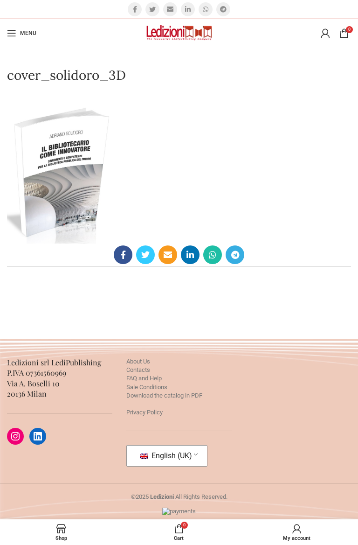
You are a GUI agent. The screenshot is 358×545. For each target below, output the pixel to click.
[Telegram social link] (223, 9)
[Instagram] (15, 436)
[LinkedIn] (37, 436)
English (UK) (171, 455)
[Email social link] (170, 9)
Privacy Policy (144, 412)
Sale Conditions (146, 387)
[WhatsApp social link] (206, 9)
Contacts (138, 369)
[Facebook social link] (135, 9)
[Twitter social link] (152, 9)
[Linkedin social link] (188, 9)
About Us (138, 361)
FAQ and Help (144, 378)
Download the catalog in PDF (164, 395)
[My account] (325, 33)
